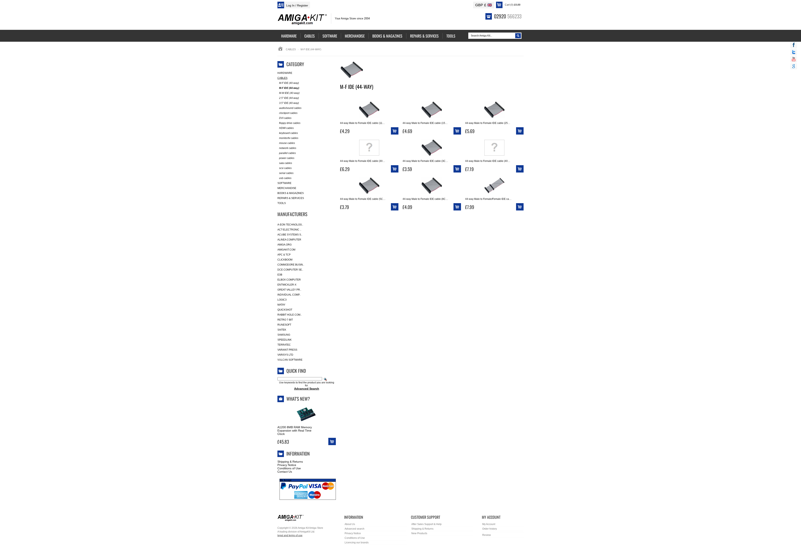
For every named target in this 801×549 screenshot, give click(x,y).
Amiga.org (284, 244)
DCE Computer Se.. (290, 269)
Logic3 (282, 299)
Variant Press (287, 349)
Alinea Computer (289, 239)
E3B (279, 274)
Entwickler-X (286, 284)
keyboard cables (288, 133)
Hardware (284, 73)
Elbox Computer (289, 279)
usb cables (285, 178)
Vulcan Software (289, 359)
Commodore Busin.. (290, 264)
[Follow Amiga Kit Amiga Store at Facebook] (794, 45)
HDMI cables (286, 128)
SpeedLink (284, 339)
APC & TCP (284, 254)
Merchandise (286, 188)
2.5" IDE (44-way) (289, 98)
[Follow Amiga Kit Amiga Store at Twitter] (794, 52)
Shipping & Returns (290, 461)
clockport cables (288, 113)
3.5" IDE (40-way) (289, 103)
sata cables (285, 163)
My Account (488, 524)
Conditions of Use (289, 468)
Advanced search (354, 528)
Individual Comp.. (289, 294)
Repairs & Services (290, 198)
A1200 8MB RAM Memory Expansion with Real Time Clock (294, 431)
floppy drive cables (289, 123)
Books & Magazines (290, 193)
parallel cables (287, 153)
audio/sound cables (290, 108)
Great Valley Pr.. (289, 289)
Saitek (281, 329)
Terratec (284, 344)
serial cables (286, 173)
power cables (286, 158)
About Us (350, 524)
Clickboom (284, 259)
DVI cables (285, 118)
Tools (281, 203)
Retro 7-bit (285, 319)
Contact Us (284, 471)
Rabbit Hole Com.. (289, 314)
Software (284, 183)
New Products (419, 533)
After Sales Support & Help (426, 524)
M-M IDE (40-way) (289, 93)
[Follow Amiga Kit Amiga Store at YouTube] (794, 59)
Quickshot (284, 309)
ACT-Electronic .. (289, 229)
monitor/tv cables (288, 138)
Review (486, 535)
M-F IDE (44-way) (289, 88)
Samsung (283, 334)
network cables (287, 148)
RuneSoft (284, 324)
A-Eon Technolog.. (290, 224)
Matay (281, 304)
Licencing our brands (357, 542)
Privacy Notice (286, 465)
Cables (291, 49)
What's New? (298, 398)
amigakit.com (286, 249)
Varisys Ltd (285, 354)
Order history (489, 528)
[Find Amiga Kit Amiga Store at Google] (794, 66)
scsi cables (285, 168)
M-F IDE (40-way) (289, 83)
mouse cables (287, 143)
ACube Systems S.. (289, 234)
